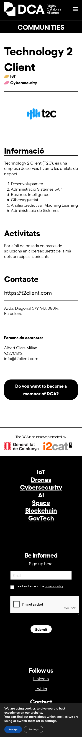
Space (41, 502)
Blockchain (41, 509)
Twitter (41, 688)
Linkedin (41, 678)
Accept (13, 729)
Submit (41, 629)
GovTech (41, 517)
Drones (41, 479)
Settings (33, 729)
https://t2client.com (28, 292)
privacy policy (54, 586)
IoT (41, 471)
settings (50, 721)
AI (41, 494)
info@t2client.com (21, 358)
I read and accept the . (39, 586)
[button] (75, 9)
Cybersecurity (41, 486)
